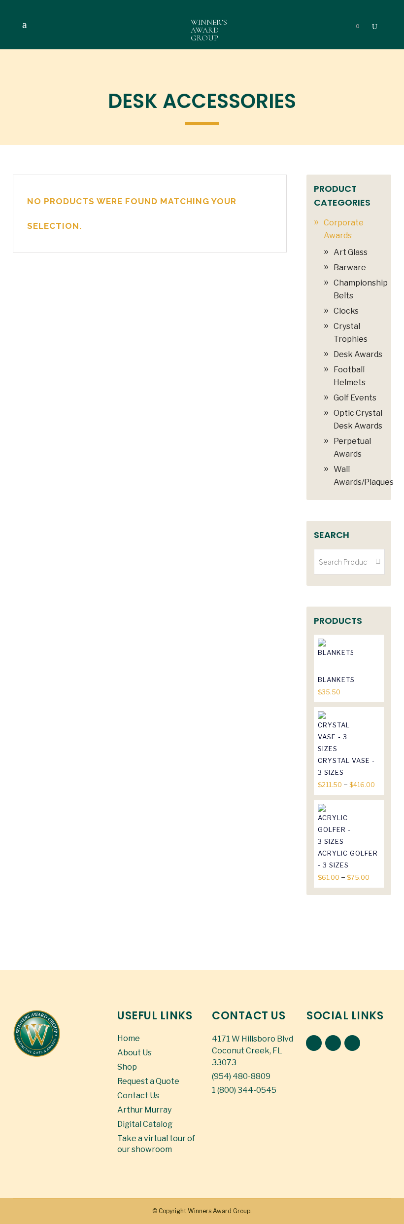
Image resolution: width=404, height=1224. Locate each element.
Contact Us (138, 1095)
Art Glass (351, 252)
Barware (350, 267)
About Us (134, 1052)
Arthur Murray (144, 1110)
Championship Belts (361, 289)
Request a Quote (148, 1081)
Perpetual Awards (352, 447)
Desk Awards (358, 354)
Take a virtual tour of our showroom (156, 1144)
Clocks (346, 311)
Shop (127, 1067)
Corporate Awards (344, 229)
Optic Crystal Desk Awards (358, 419)
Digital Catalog (144, 1124)
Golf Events (355, 397)
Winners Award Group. (220, 1211)
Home (128, 1038)
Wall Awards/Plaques (364, 476)
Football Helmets (350, 376)
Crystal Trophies (351, 333)
